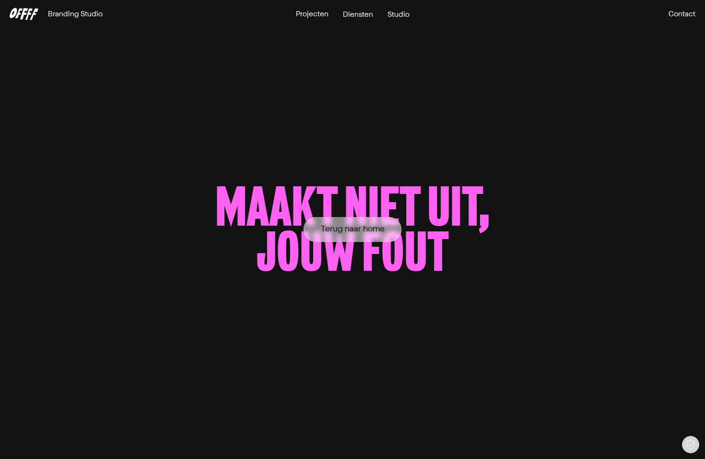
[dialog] (690, 444)
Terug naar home (353, 229)
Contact (682, 14)
